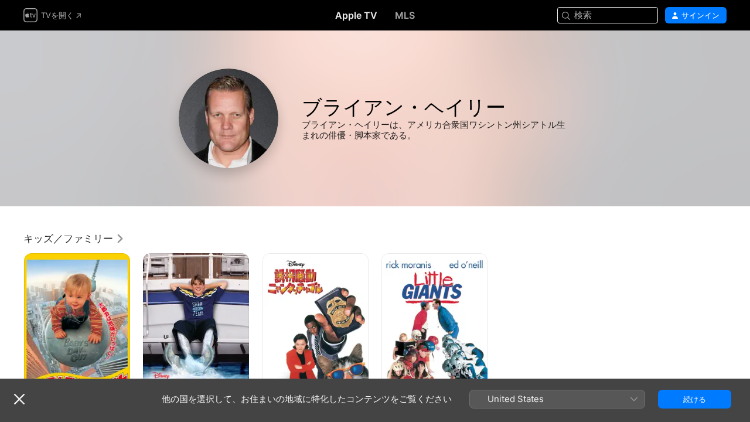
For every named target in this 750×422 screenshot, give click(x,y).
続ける (694, 399)
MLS (405, 15)
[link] (74, 238)
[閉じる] (19, 399)
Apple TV (356, 15)
